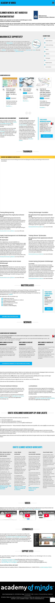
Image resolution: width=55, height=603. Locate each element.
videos (34, 50)
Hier (3, 134)
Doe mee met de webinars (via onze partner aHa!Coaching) (16, 363)
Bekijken (49, 308)
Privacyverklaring (43, 594)
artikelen (4, 50)
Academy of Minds (8, 2)
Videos (46, 49)
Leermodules (48, 67)
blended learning (22, 124)
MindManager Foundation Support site (9, 561)
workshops (28, 50)
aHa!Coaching (10, 43)
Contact (36, 594)
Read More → (9, 106)
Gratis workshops (49, 45)
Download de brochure (5, 231)
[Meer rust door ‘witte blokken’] (26, 82)
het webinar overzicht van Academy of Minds (44, 398)
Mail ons (13, 231)
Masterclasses (48, 62)
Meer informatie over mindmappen (9, 562)
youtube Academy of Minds (46, 567)
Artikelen (47, 53)
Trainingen (47, 58)
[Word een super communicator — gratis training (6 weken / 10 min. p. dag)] (10, 82)
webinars (16, 50)
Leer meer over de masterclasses (10, 316)
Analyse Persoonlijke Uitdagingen (8, 122)
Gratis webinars (48, 40)
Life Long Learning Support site (8, 559)
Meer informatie (47, 136)
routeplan (10, 294)
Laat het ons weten (19, 51)
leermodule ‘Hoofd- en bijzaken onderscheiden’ (16, 536)
